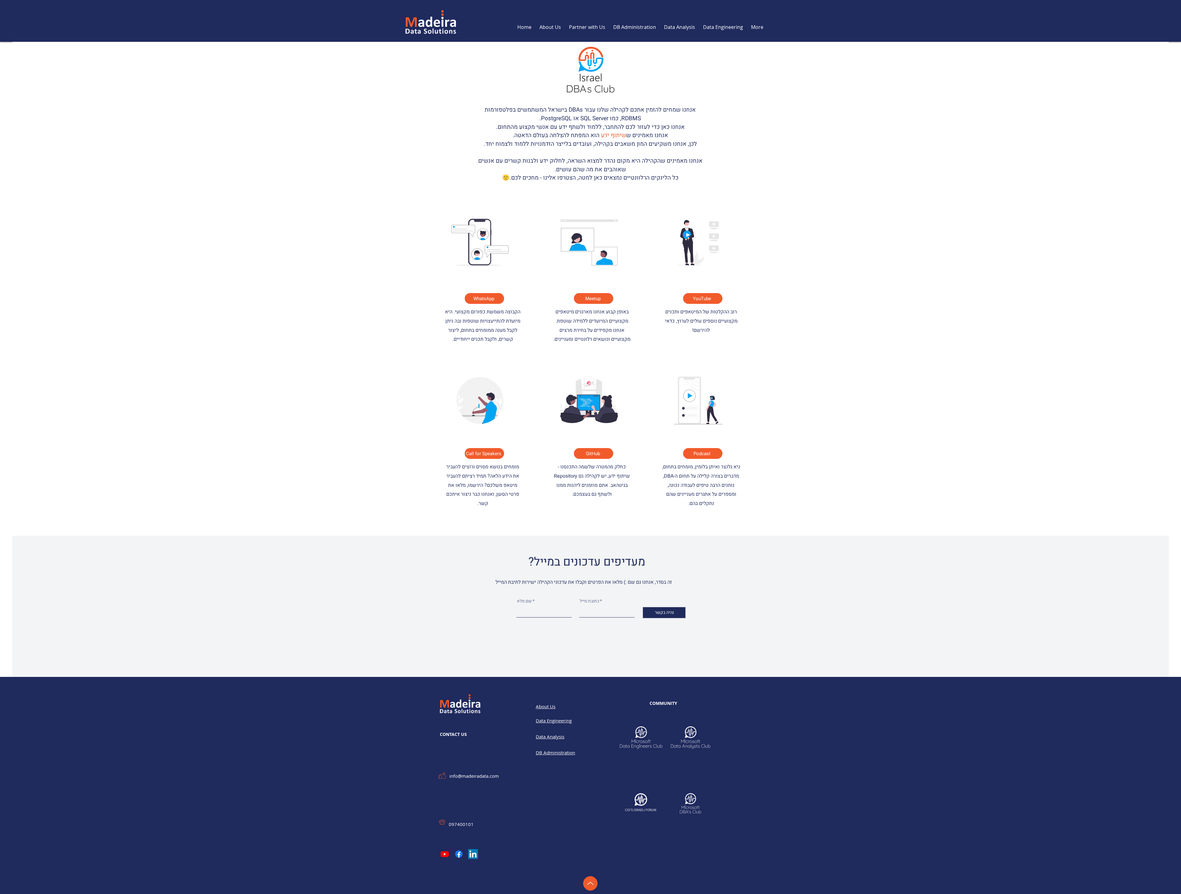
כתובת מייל (589, 601)
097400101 (461, 824)
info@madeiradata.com (474, 776)
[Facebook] (459, 854)
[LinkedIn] (473, 854)
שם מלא (524, 601)
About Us (545, 706)
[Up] (590, 883)
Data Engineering (554, 720)
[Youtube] (445, 854)
